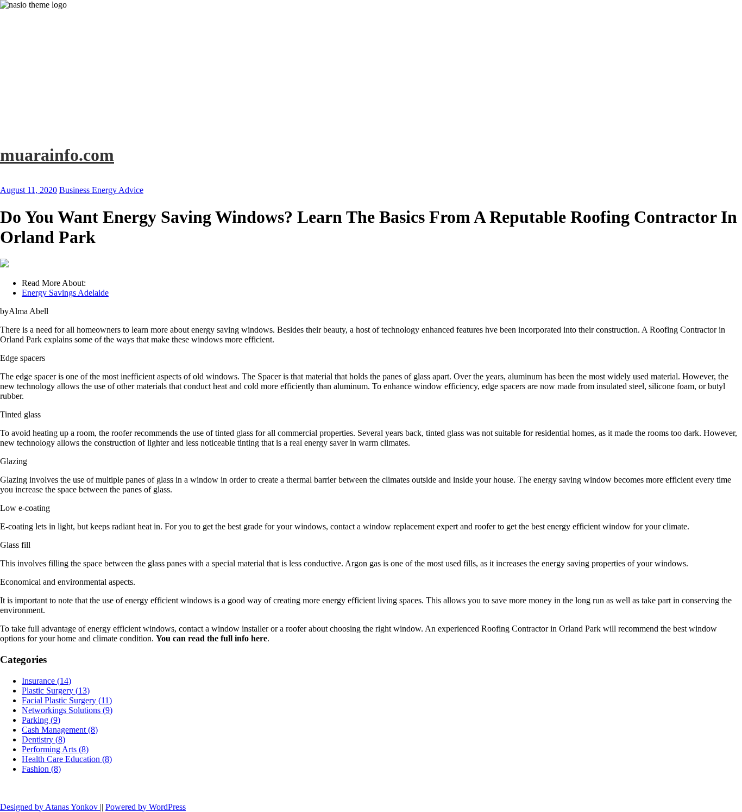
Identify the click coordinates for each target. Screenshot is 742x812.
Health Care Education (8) (67, 759)
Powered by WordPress (145, 806)
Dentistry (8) (43, 739)
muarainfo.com (57, 155)
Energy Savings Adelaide (65, 292)
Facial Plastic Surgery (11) (67, 700)
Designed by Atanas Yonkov (50, 806)
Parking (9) (41, 719)
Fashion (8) (41, 768)
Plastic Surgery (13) (56, 690)
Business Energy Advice (101, 190)
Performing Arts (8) (55, 749)
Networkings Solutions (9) (67, 710)
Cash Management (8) (60, 729)
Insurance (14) (46, 680)
